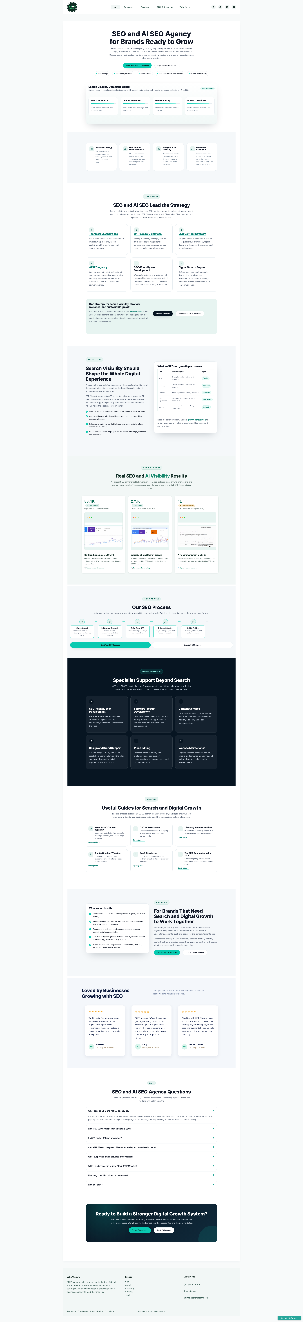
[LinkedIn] (213, 7)
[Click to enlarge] (103, 531)
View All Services (163, 313)
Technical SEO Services (103, 233)
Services (145, 7)
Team (128, 1295)
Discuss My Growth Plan (167, 952)
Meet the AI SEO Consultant (189, 313)
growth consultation (197, 420)
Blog (127, 1282)
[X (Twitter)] (227, 7)
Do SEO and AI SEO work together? (105, 1138)
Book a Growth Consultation (137, 65)
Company (128, 7)
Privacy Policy (96, 1311)
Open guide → (94, 842)
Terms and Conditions (77, 1311)
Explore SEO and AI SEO (167, 65)
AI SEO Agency (98, 267)
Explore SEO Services (192, 645)
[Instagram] (234, 7)
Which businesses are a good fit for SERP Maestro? (112, 1166)
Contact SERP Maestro (195, 952)
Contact (129, 1291)
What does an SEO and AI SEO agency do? (108, 1111)
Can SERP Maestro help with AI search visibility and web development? (122, 1147)
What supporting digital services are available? (110, 1157)
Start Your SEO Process (110, 645)
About (128, 1285)
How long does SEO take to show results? (108, 1175)
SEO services (136, 311)
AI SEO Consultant (165, 7)
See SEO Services (164, 1230)
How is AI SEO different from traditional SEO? (109, 1129)
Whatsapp (191, 1291)
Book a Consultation (140, 1230)
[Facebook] (220, 7)
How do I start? (95, 1185)
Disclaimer (109, 1311)
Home (115, 7)
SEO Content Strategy (192, 233)
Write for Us (185, 7)
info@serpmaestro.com (197, 1298)
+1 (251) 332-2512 (194, 1284)
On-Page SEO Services (148, 233)
